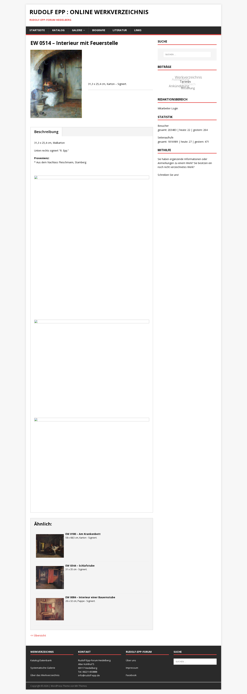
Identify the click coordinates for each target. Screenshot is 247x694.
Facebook (131, 675)
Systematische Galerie (42, 667)
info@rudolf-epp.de (89, 675)
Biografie (98, 30)
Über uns (131, 660)
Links (137, 30)
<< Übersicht (38, 635)
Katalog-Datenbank (41, 660)
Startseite (37, 30)
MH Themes (81, 685)
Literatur (120, 30)
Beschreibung (46, 131)
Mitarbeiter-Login (168, 108)
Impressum (132, 667)
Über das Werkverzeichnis (44, 675)
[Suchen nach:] (187, 54)
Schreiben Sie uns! (168, 174)
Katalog (58, 30)
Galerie (77, 30)
